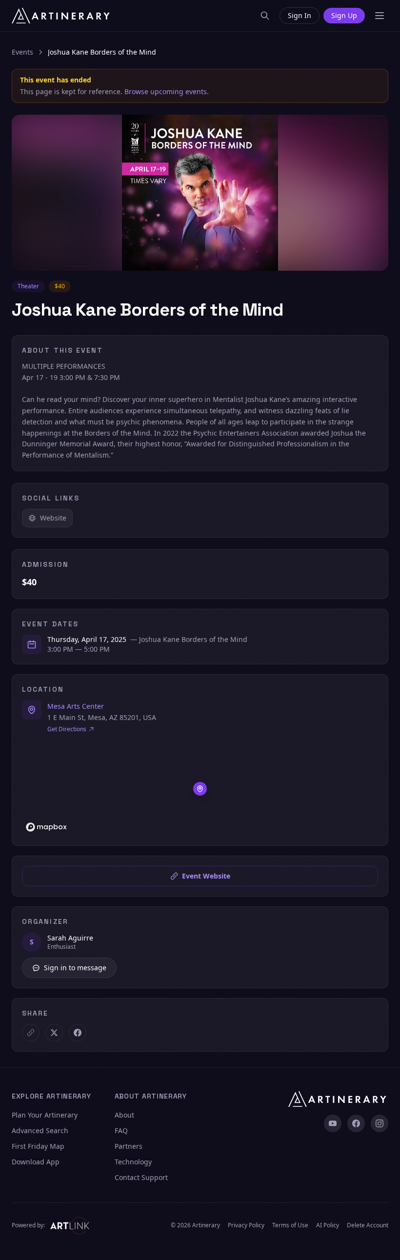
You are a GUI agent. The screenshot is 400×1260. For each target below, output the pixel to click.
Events (22, 52)
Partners (128, 1146)
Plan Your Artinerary (45, 1115)
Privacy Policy (246, 1225)
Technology (133, 1161)
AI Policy (327, 1225)
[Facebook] (356, 1123)
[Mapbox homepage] (46, 827)
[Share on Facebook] (77, 1032)
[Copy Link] (31, 1032)
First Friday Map (38, 1146)
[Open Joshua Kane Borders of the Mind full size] (200, 193)
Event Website (206, 875)
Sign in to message (75, 967)
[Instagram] (379, 1123)
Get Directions (66, 729)
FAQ (121, 1130)
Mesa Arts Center (75, 706)
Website (53, 517)
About (124, 1115)
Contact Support (141, 1177)
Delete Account (367, 1225)
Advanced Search (40, 1130)
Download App (36, 1161)
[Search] (265, 15)
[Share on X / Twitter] (54, 1032)
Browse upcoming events (165, 91)
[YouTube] (332, 1123)
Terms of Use (290, 1225)
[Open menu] (379, 15)
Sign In (299, 15)
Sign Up (344, 15)
